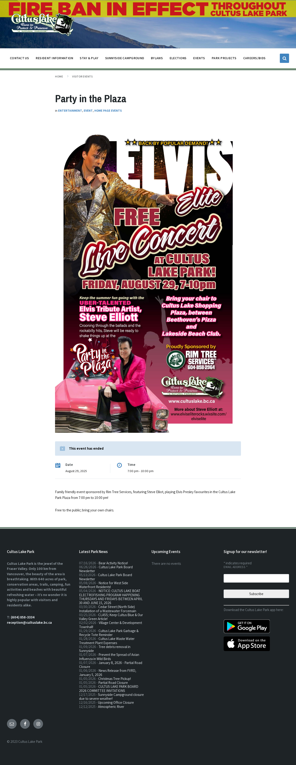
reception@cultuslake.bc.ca (29, 622)
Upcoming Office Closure (116, 702)
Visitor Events (82, 76)
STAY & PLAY (89, 58)
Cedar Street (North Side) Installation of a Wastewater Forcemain (107, 609)
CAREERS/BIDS (254, 58)
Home (59, 76)
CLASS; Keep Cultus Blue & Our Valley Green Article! (111, 617)
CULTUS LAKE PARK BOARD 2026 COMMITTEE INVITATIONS (108, 688)
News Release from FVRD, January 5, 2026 (107, 672)
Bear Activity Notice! (113, 563)
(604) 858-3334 (23, 617)
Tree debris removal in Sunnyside (104, 649)
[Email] (12, 724)
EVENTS (199, 58)
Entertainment (70, 111)
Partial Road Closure (113, 682)
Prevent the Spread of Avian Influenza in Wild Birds (109, 656)
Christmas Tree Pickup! (114, 678)
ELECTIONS (178, 58)
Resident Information (54, 58)
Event (88, 111)
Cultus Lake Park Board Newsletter (106, 569)
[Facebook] (25, 724)
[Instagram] (38, 724)
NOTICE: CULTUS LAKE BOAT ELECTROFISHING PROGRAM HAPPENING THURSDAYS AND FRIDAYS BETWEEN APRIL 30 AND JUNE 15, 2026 (111, 597)
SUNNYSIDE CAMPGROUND (124, 58)
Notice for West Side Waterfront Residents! (103, 585)
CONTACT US (19, 58)
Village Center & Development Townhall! (110, 625)
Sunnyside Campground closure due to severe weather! (111, 696)
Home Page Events (108, 111)
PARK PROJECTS (224, 58)
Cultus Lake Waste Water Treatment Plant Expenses (107, 640)
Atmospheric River (111, 706)
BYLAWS (157, 58)
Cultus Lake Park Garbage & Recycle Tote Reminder (109, 633)
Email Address (235, 567)
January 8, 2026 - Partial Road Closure (110, 665)
